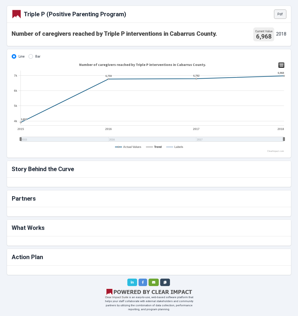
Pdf (280, 14)
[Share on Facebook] (143, 282)
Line (22, 56)
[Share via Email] (154, 282)
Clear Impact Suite (116, 297)
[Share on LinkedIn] (132, 282)
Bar (38, 56)
